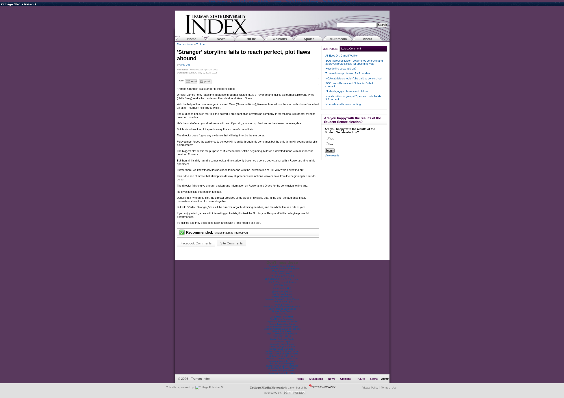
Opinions (280, 39)
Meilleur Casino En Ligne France (282, 351)
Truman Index (185, 44)
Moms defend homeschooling (343, 104)
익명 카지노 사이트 (282, 336)
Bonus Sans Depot (282, 311)
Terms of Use (389, 387)
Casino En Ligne (282, 341)
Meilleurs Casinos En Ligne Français (282, 329)
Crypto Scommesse (282, 296)
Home (282, 26)
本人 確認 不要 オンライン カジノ (282, 279)
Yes (331, 138)
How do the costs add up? (340, 68)
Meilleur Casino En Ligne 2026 (282, 358)
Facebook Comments (196, 243)
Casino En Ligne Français (282, 346)
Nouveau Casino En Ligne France (282, 299)
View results (332, 155)
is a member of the (266, 387)
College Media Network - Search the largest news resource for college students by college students (22, 4)
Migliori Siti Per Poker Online (282, 368)
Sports (309, 39)
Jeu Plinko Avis (282, 273)
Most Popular (330, 48)
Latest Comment (351, 48)
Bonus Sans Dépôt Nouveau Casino (282, 306)
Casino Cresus (282, 304)
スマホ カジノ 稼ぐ (282, 288)
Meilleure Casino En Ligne (282, 356)
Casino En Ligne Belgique (282, 266)
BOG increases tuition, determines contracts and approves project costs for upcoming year (354, 62)
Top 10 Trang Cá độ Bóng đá (282, 333)
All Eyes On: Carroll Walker (341, 55)
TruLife (250, 39)
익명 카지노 (282, 314)
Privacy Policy (370, 387)
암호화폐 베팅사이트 (282, 291)
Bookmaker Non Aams (282, 316)
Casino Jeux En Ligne (282, 301)
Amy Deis (185, 64)
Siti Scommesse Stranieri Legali (282, 326)
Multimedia (338, 39)
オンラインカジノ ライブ (282, 276)
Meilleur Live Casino (282, 331)
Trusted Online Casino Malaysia (282, 366)
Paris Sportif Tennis (282, 271)
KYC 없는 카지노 (282, 285)
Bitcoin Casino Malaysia (282, 363)
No (331, 144)
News (221, 39)
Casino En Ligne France (282, 344)
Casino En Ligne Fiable (282, 339)
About (367, 39)
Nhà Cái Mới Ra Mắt (282, 294)
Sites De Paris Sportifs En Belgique (282, 268)
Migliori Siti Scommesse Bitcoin (282, 321)
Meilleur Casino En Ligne (282, 349)
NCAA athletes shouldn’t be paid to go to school (353, 78)
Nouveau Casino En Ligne (282, 361)
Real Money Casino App (282, 319)
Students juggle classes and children (347, 91)
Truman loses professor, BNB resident (348, 73)
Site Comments (231, 243)
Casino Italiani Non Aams (282, 324)
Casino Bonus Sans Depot (282, 309)
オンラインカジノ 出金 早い (282, 282)
